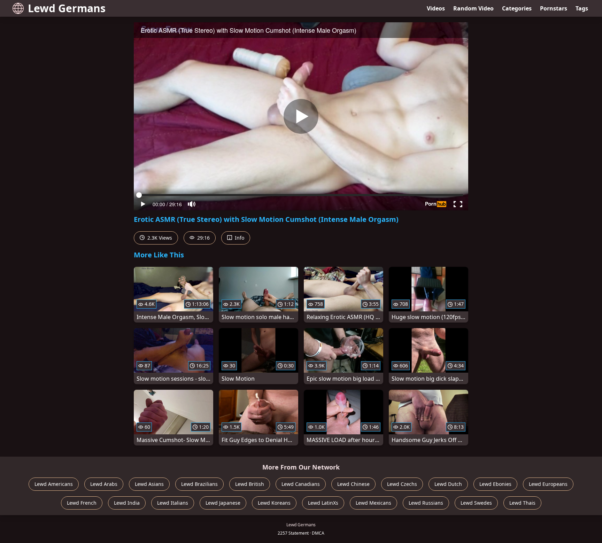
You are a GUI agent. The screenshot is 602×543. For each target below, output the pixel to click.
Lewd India (127, 502)
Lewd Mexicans (373, 502)
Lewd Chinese (353, 484)
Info (238, 237)
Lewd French (82, 502)
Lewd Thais (522, 502)
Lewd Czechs (402, 484)
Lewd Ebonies (495, 484)
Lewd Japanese (223, 502)
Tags (582, 8)
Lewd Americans (53, 484)
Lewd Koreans (274, 502)
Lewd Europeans (548, 484)
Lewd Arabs (103, 484)
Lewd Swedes (476, 502)
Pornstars (553, 8)
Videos (436, 8)
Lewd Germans (67, 8)
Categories (517, 8)
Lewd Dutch (448, 484)
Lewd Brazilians (199, 484)
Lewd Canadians (300, 484)
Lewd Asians (149, 484)
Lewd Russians (426, 502)
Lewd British (249, 484)
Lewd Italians (172, 502)
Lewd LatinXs (323, 502)
